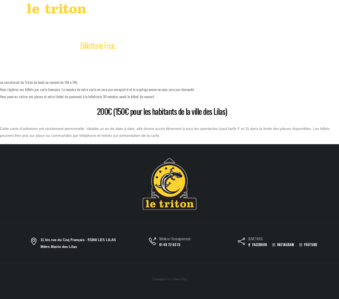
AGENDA (191, 10)
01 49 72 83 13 (169, 244)
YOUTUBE (310, 244)
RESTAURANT (254, 10)
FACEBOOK (259, 244)
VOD (231, 10)
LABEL (214, 10)
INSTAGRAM (285, 244)
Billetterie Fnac (97, 45)
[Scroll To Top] (329, 293)
